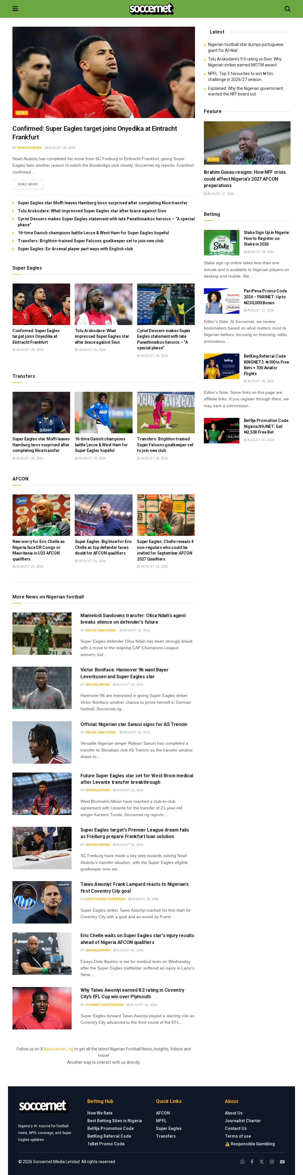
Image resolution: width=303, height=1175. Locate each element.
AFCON (163, 1113)
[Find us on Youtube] (282, 1161)
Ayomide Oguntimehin (104, 1005)
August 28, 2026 (61, 148)
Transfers (166, 1136)
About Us (234, 1113)
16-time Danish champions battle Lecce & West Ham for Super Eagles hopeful (93, 232)
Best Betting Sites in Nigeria (114, 1120)
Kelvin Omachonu (101, 630)
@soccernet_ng (58, 1049)
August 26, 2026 (136, 630)
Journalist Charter (243, 1120)
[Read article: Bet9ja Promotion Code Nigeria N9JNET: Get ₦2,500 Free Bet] (221, 430)
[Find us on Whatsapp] (243, 1161)
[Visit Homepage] (151, 9)
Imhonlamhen (29, 148)
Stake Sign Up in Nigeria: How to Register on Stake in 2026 (267, 238)
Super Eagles (169, 1128)
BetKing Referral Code (109, 1136)
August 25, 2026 (260, 440)
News (22, 113)
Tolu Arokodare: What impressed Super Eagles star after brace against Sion (92, 210)
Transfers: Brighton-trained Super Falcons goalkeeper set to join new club (90, 240)
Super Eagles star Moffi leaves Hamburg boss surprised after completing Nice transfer (103, 202)
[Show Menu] (15, 9)
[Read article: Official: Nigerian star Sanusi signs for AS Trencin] (42, 742)
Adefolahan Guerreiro (105, 899)
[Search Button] (288, 9)
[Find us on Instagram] (272, 1161)
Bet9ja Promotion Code (110, 1128)
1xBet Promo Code (106, 1143)
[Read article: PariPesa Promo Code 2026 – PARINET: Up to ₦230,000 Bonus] (221, 301)
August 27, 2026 (220, 194)
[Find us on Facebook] (252, 1161)
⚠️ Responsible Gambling (250, 1143)
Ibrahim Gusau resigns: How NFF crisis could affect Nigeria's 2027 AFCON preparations (245, 178)
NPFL (161, 1120)
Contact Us (236, 1128)
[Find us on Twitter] (261, 1161)
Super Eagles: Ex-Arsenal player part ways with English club (75, 248)
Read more (30, 184)
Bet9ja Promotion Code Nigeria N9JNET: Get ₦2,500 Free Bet (266, 426)
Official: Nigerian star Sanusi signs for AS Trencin (133, 724)
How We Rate (99, 1113)
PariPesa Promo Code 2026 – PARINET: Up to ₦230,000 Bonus (265, 297)
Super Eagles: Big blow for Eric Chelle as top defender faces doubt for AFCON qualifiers (103, 547)
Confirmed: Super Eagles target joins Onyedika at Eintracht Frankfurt (36, 336)
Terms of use (238, 1136)
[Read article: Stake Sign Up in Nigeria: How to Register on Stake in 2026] (221, 242)
